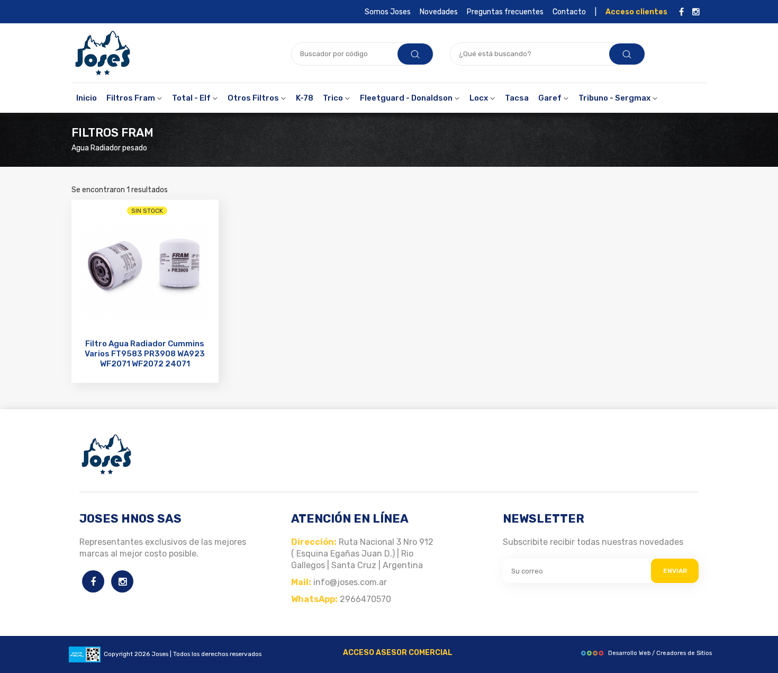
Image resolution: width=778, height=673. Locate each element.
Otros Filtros (254, 98)
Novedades (439, 11)
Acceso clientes (636, 11)
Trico (334, 98)
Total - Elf (192, 98)
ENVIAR (675, 571)
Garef (550, 98)
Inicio (86, 98)
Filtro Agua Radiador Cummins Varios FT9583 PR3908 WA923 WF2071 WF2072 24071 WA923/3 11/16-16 (145, 359)
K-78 (304, 98)
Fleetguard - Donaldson (407, 98)
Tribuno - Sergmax (615, 98)
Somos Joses (388, 11)
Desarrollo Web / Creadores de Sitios (660, 653)
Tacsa (517, 98)
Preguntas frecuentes (505, 11)
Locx (479, 98)
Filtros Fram (131, 98)
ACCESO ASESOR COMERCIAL (398, 652)
